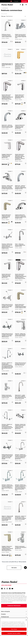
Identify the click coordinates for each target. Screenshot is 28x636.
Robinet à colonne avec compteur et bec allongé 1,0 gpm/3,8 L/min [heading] (20, 547)
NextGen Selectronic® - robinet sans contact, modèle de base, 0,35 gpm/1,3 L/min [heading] (6, 276)
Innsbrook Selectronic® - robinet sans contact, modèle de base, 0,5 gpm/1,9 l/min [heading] (20, 127)
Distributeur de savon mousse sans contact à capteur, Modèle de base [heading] (6, 35)
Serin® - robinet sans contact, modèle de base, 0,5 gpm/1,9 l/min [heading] (20, 245)
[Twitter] (4, 588)
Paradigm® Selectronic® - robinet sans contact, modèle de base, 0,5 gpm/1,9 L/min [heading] (7, 156)
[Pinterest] (10, 588)
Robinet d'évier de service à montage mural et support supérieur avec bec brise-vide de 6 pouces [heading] (7, 306)
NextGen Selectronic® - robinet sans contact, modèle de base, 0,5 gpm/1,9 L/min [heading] (6, 216)
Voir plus (14, 567)
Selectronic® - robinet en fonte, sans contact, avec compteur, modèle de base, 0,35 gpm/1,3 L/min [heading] (20, 187)
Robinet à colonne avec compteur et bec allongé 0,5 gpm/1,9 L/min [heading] (7, 396)
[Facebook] (2, 588)
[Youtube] (12, 588)
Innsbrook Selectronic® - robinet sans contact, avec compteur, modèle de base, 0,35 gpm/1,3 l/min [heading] (20, 216)
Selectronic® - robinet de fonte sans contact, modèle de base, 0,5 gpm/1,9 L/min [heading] (7, 126)
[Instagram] (7, 588)
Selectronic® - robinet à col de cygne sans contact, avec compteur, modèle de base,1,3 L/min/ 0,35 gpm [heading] (20, 518)
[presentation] (7, 36)
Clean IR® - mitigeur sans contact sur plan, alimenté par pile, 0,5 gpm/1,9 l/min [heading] (20, 334)
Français (16, 1)
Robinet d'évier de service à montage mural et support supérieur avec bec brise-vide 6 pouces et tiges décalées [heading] (7, 456)
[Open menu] (26, 4)
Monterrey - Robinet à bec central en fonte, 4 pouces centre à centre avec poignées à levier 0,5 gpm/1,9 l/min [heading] (20, 426)
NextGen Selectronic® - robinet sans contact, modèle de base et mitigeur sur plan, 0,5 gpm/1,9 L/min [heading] (20, 306)
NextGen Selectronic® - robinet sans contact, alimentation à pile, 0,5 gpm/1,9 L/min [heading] (20, 96)
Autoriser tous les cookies (14, 633)
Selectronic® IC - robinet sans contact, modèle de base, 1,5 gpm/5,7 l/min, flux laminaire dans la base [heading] (20, 397)
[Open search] (20, 4)
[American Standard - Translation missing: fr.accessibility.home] (14, 582)
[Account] (22, 4)
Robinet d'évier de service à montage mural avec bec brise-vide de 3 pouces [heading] (20, 363)
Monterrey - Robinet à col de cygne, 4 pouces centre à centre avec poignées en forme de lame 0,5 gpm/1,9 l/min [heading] (7, 487)
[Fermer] (26, 619)
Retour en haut (25, 567)
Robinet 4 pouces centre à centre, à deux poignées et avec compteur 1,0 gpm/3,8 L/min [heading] (20, 36)
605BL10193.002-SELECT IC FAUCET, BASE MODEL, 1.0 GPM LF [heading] (7, 64)
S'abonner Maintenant (14, 605)
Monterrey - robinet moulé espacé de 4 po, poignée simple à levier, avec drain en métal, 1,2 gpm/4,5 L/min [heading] (7, 187)
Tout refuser (14, 629)
